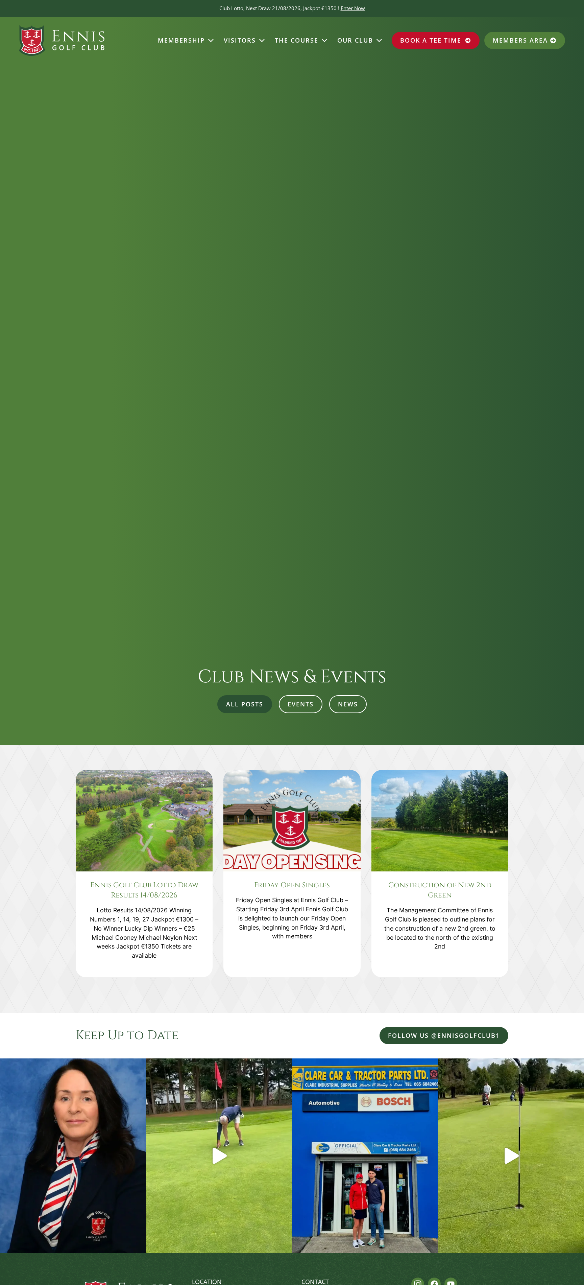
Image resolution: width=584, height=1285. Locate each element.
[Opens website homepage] (61, 40)
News (348, 704)
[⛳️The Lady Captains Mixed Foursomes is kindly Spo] (365, 1155)
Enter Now (353, 8)
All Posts (244, 704)
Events (301, 704)
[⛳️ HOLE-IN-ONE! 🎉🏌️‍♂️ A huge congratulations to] (219, 1155)
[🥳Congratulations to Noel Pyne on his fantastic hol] (511, 1155)
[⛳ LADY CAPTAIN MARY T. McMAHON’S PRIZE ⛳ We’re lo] (73, 1155)
